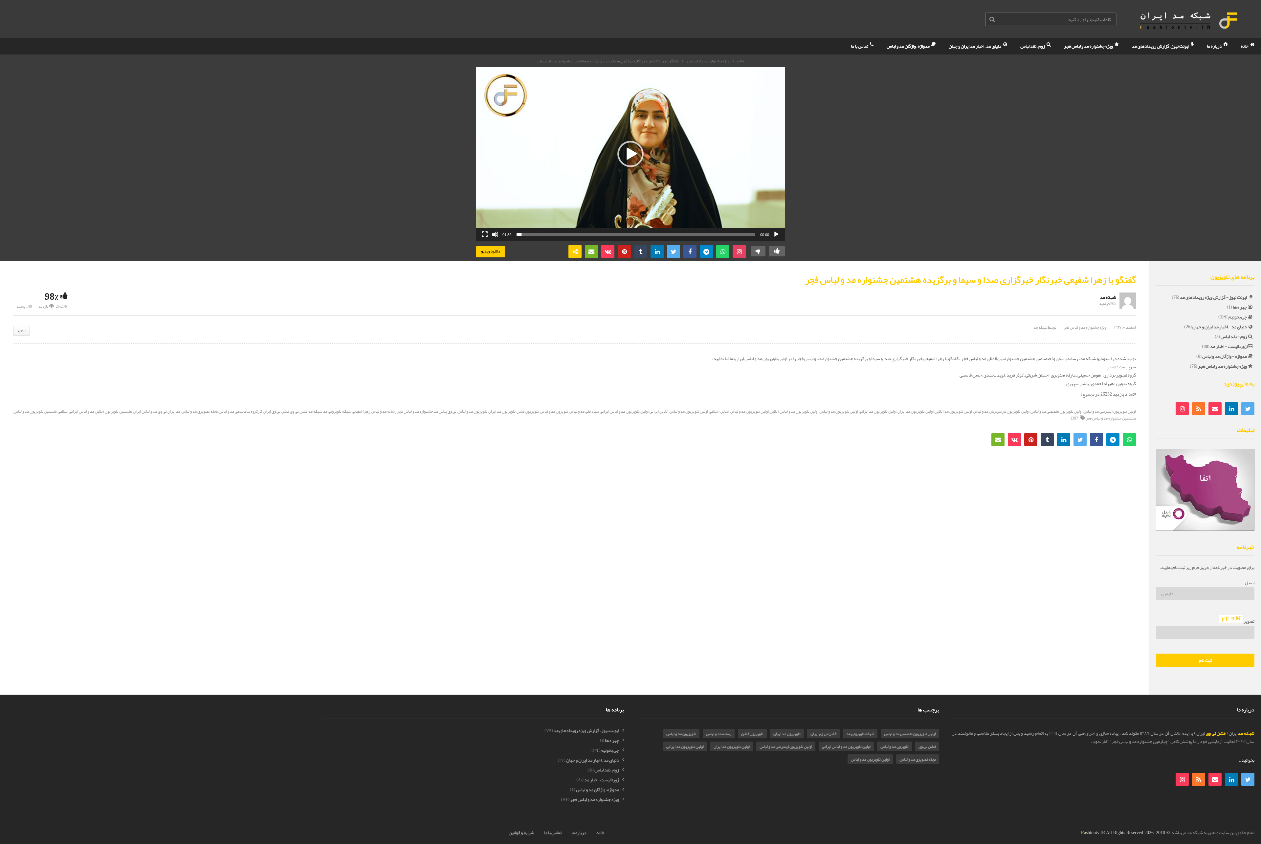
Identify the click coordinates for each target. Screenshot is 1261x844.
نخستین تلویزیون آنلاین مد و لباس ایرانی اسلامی (95, 411)
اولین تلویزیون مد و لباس (838, 411)
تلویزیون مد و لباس (472, 411)
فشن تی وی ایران (276, 411)
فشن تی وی (298, 411)
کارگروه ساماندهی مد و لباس (240, 411)
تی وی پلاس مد (445, 411)
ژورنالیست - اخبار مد (1228, 346)
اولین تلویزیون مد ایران (915, 411)
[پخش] (776, 234)
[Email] (1215, 408)
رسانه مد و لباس (383, 411)
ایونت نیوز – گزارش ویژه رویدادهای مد (586, 730)
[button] (630, 154)
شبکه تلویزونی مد (337, 411)
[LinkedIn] (1231, 408)
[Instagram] (1182, 408)
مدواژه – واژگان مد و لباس (908, 46)
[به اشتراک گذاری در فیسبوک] (690, 251)
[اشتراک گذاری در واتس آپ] (722, 251)
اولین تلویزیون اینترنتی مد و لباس (1109, 411)
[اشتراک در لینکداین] (657, 251)
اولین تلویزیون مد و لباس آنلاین (794, 411)
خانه (1245, 46)
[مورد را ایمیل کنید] (591, 251)
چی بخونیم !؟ (1236, 316)
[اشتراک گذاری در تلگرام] (706, 251)
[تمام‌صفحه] (484, 234)
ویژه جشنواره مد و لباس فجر (1089, 46)
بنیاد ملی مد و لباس (584, 411)
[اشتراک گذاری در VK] (607, 251)
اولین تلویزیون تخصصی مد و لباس (1056, 411)
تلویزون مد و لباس (554, 411)
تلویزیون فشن (528, 411)
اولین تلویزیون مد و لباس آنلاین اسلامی (739, 411)
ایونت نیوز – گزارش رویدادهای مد (1161, 46)
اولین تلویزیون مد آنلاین (953, 411)
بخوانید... (1245, 760)
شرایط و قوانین (521, 832)
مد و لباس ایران (145, 411)
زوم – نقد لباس (1033, 46)
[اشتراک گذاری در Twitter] (673, 251)
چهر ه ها (1240, 307)
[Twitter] (1247, 408)
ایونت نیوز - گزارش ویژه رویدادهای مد (1213, 297)
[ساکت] (495, 234)
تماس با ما (860, 46)
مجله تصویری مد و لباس (199, 411)
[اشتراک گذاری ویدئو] (575, 251)
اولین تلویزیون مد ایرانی (877, 411)
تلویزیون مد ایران (502, 411)
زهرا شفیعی (361, 411)
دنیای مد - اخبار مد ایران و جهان (1220, 326)
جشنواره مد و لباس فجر (415, 411)
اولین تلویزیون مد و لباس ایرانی (624, 411)
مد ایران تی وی (169, 411)
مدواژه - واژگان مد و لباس (1225, 356)
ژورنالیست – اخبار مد (601, 779)
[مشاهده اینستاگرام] (739, 251)
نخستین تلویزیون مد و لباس (35, 411)
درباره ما (1215, 46)
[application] (630, 154)
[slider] (636, 234)
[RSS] (1198, 408)
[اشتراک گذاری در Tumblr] (640, 251)
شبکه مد (1108, 297)
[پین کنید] (624, 251)
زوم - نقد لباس (1234, 336)
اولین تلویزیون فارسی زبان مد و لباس (1001, 411)
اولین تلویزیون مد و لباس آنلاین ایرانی (679, 411)
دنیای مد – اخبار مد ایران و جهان (975, 46)
